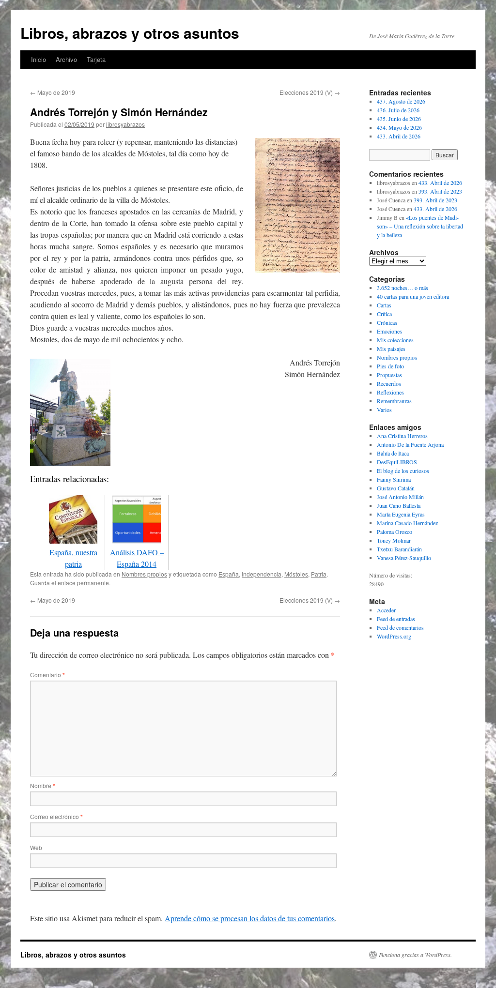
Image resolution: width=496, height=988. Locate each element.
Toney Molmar (394, 540)
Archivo (66, 59)
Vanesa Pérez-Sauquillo (404, 558)
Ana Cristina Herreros (402, 436)
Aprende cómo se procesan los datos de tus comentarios (250, 918)
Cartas (384, 305)
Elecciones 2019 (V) (309, 92)
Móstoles (296, 574)
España (228, 574)
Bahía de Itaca (393, 453)
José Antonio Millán (400, 497)
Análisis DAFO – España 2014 (137, 558)
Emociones (389, 331)
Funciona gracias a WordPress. (415, 954)
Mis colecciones (395, 340)
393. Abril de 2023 (440, 191)
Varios (384, 409)
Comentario (47, 674)
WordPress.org (394, 636)
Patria (318, 574)
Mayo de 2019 (52, 92)
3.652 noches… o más (402, 287)
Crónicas (387, 322)
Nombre (42, 785)
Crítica (384, 314)
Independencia (261, 574)
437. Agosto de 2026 (401, 101)
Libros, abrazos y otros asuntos (129, 32)
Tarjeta (96, 59)
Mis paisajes (391, 348)
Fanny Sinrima (394, 479)
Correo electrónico (56, 816)
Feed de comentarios (400, 627)
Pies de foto (390, 366)
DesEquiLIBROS (397, 462)
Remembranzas (394, 401)
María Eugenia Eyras (401, 514)
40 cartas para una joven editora (413, 296)
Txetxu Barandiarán (399, 549)
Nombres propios (144, 574)
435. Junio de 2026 (399, 118)
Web (36, 847)
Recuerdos (389, 383)
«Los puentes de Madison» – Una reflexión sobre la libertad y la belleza (420, 226)
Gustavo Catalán (396, 488)
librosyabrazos (125, 124)
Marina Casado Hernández (407, 523)
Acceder (386, 610)
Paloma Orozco (394, 531)
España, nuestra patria (73, 558)
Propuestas (389, 375)
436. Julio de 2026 (398, 110)
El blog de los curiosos (403, 470)
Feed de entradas (396, 619)
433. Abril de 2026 (398, 136)
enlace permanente (83, 582)
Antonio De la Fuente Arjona (410, 444)
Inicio (38, 59)
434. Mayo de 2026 (399, 127)
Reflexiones (390, 392)
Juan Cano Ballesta (398, 505)
